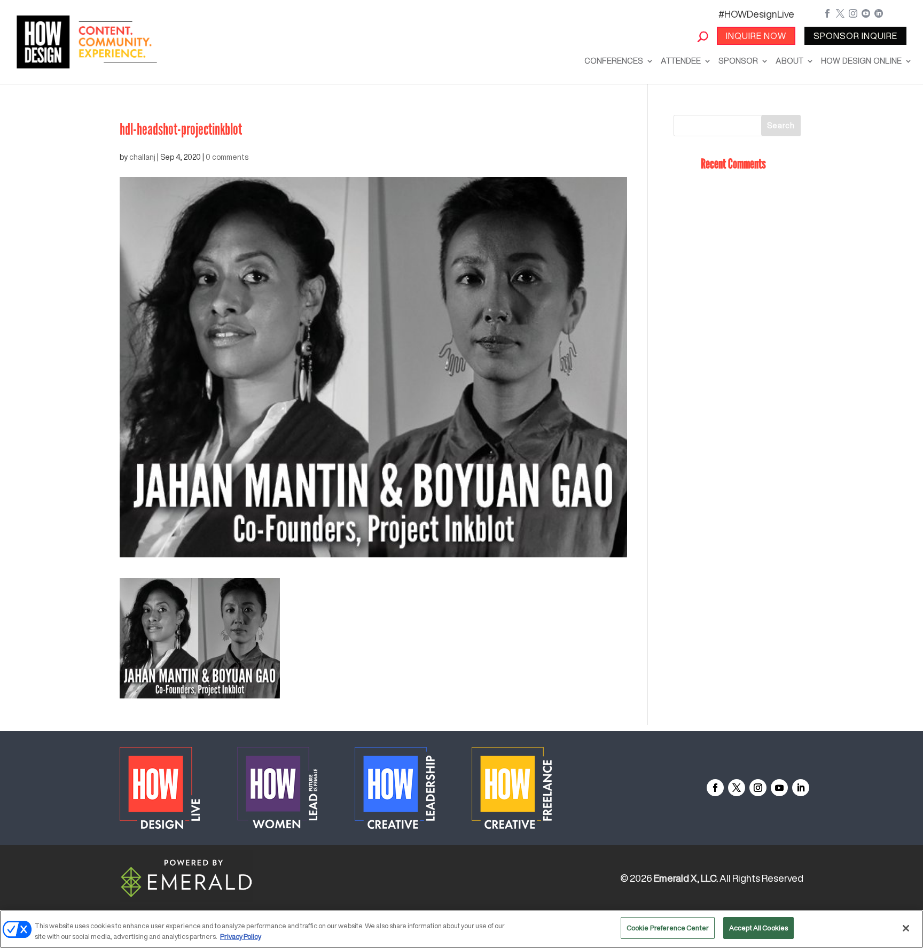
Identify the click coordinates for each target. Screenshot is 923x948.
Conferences (613, 61)
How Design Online (861, 61)
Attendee (681, 61)
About (789, 61)
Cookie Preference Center (668, 927)
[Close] (906, 928)
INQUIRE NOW (756, 36)
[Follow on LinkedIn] (800, 787)
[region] (461, 929)
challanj (142, 157)
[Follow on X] (736, 787)
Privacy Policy (240, 936)
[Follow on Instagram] (757, 787)
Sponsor (738, 61)
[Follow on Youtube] (779, 787)
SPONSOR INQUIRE (855, 36)
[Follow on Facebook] (715, 787)
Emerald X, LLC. (686, 878)
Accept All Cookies (758, 927)
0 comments (227, 157)
